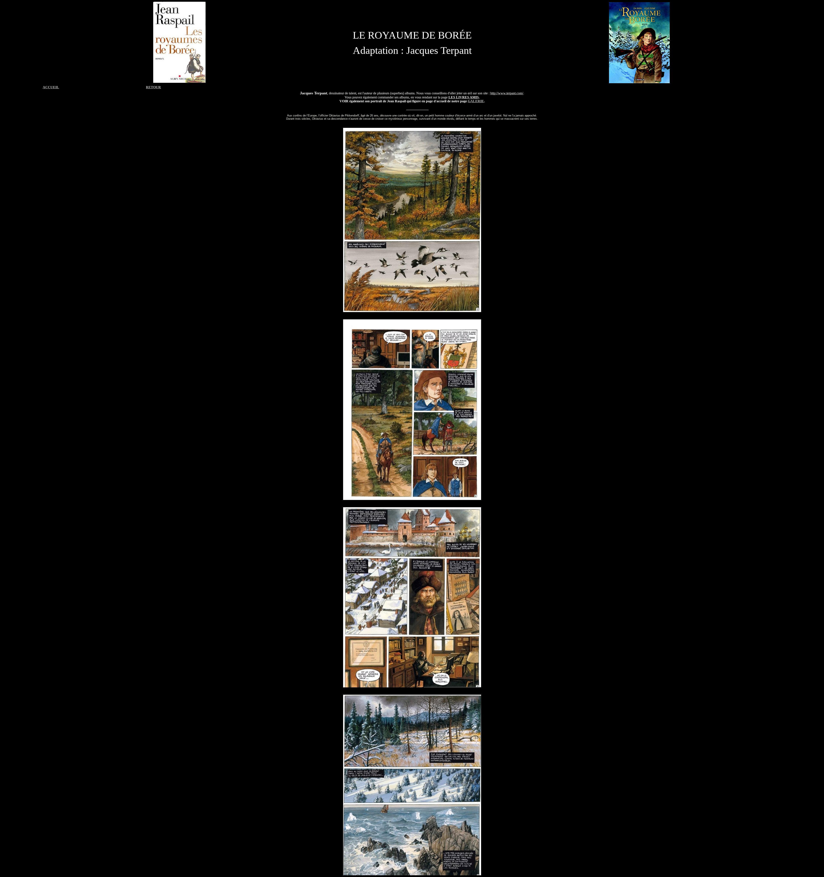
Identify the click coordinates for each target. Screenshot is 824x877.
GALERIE (476, 101)
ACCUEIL (51, 87)
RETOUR (153, 87)
